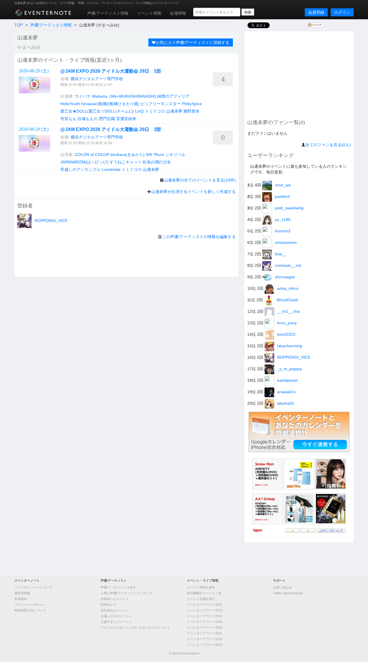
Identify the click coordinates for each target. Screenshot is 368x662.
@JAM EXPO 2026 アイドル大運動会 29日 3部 (110, 129)
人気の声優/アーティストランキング (126, 593)
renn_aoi (283, 185)
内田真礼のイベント (115, 610)
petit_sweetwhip (289, 208)
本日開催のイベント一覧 (204, 593)
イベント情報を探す (201, 587)
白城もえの (88, 118)
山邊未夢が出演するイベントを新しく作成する (193, 191)
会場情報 (178, 13)
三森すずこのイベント (116, 622)
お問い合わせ (282, 587)
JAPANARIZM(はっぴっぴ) (84, 162)
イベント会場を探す (201, 599)
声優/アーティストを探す (118, 587)
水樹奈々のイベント (115, 599)
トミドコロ (155, 111)
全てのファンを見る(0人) (328, 144)
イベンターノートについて (33, 587)
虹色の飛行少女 (157, 162)
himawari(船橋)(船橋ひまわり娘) (110, 103)
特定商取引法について (30, 610)
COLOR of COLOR (92, 154)
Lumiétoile (111, 169)
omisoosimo (286, 242)
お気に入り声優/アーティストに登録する (192, 42)
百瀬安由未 (126, 118)
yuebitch (282, 196)
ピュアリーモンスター (161, 103)
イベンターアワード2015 (204, 622)
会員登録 (316, 12)
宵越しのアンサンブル (80, 169)
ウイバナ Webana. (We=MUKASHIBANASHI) (115, 96)
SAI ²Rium (155, 154)
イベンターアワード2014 (204, 616)
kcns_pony (287, 323)
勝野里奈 (191, 111)
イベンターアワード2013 (204, 610)
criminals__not (288, 265)
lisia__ (280, 254)
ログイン (342, 12)
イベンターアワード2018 (204, 639)
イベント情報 (149, 13)
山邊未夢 (174, 111)
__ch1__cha (288, 311)
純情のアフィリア (173, 96)
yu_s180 (282, 219)
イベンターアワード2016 (204, 627)
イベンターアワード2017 (204, 633)
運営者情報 (22, 593)
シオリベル (175, 154)
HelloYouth (70, 103)
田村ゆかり (108, 604)
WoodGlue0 (287, 300)
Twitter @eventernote (288, 593)
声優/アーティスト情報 (108, 13)
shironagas (285, 277)
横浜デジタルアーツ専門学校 (97, 78)
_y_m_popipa (289, 368)
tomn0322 (286, 334)
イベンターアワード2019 (204, 644)
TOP (18, 25)
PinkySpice (192, 103)
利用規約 (20, 599)
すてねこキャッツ (126, 162)
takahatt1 (285, 403)
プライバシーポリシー (30, 604)
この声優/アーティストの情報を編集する (199, 236)
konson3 (282, 231)
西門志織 (107, 118)
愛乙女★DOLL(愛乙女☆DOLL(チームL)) (97, 111)
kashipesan (287, 380)
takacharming (289, 345)
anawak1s (286, 391)
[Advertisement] (299, 74)
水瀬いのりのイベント (116, 616)
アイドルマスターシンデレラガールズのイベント (135, 627)
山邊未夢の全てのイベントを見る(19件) (200, 180)
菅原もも (68, 118)
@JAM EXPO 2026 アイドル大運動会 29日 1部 (110, 71)
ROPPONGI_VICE (51, 220)
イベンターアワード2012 (204, 604)
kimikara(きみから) (127, 154)
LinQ (139, 111)
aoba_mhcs (287, 288)
